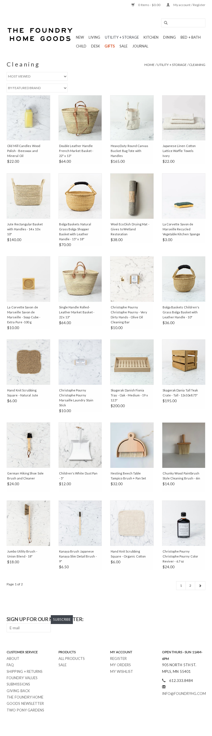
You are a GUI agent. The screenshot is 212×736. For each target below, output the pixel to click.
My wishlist (121, 671)
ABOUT (13, 658)
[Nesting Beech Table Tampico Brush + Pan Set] (132, 445)
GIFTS (110, 46)
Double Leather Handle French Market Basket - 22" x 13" (76, 151)
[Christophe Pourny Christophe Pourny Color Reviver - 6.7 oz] (184, 523)
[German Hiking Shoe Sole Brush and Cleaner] (28, 445)
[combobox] (183, 22)
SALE (124, 46)
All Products (72, 658)
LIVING (94, 37)
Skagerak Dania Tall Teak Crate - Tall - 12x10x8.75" (180, 392)
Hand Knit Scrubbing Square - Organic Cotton (128, 554)
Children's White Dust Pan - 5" (78, 475)
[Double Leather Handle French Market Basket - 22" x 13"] (80, 118)
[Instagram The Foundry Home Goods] (201, 619)
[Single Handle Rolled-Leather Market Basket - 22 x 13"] (80, 279)
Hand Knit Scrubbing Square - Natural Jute (22, 392)
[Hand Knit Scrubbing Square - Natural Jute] (28, 362)
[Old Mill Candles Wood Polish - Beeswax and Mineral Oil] (28, 118)
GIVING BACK (18, 691)
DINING (169, 37)
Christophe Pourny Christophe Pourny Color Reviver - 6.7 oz (180, 556)
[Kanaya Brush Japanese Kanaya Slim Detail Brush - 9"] (80, 523)
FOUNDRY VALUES (22, 678)
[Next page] (200, 586)
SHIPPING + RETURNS (25, 671)
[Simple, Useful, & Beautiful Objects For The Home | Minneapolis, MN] (40, 34)
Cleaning (197, 65)
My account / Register (189, 5)
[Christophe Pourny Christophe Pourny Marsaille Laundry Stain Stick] (80, 362)
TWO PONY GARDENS (25, 710)
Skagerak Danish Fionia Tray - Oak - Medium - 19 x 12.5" (129, 395)
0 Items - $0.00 (149, 5)
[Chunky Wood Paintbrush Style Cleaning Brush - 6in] (184, 445)
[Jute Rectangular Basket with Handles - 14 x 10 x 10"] (28, 196)
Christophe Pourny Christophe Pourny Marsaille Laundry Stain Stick (76, 397)
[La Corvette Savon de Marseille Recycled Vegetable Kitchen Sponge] (184, 196)
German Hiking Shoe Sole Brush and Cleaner (25, 475)
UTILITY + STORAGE (122, 37)
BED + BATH (191, 37)
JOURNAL (140, 46)
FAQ (10, 665)
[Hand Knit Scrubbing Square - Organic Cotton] (132, 523)
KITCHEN (151, 37)
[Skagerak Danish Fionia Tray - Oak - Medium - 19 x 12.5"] (132, 362)
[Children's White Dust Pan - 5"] (80, 445)
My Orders (120, 665)
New (80, 37)
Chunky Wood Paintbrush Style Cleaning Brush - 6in (181, 475)
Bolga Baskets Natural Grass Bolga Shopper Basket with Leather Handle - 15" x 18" (75, 231)
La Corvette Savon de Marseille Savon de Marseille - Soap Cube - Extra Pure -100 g (23, 314)
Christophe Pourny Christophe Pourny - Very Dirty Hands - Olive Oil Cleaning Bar (129, 314)
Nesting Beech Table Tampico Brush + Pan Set (128, 475)
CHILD (81, 46)
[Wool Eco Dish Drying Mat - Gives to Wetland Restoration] (132, 196)
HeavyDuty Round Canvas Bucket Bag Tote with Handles (129, 151)
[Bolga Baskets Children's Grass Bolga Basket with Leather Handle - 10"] (184, 279)
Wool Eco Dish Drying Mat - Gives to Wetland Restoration (130, 229)
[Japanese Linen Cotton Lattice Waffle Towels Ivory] (184, 118)
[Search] (164, 23)
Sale (63, 665)
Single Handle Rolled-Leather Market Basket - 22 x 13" (77, 312)
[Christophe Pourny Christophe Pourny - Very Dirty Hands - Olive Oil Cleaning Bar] (132, 279)
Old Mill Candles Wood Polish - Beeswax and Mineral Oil (23, 151)
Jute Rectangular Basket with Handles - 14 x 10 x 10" (25, 229)
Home (149, 65)
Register (118, 658)
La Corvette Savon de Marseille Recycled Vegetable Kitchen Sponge (181, 229)
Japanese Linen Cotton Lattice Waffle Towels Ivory (179, 151)
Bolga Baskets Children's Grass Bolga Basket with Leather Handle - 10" (181, 312)
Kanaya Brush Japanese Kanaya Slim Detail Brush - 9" (78, 556)
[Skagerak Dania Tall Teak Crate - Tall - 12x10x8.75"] (184, 362)
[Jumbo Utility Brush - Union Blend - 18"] (28, 523)
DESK (95, 46)
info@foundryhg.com (184, 693)
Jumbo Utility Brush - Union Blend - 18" (22, 554)
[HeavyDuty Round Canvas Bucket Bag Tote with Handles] (132, 118)
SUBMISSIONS (18, 684)
